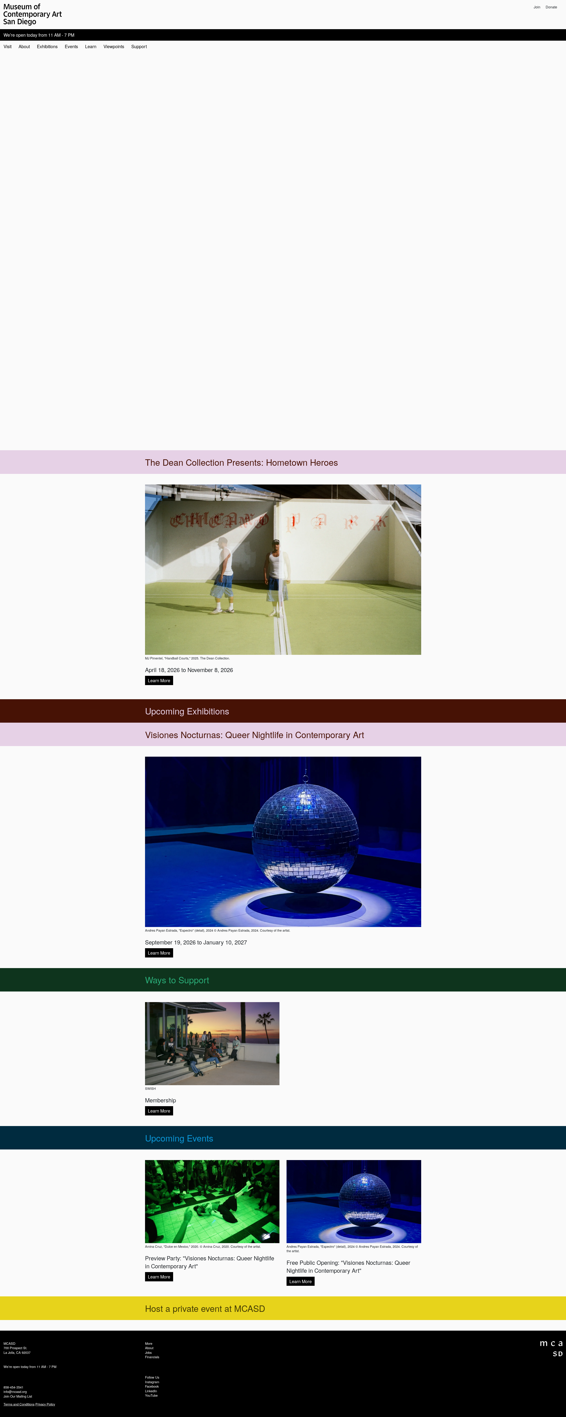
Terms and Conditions (19, 1404)
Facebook (152, 1386)
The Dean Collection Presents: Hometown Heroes (241, 462)
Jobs (148, 1352)
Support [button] (139, 46)
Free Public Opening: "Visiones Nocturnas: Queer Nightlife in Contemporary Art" (348, 1266)
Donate (551, 6)
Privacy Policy (45, 1404)
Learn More (159, 680)
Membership (160, 1100)
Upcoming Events (179, 1138)
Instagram (152, 1381)
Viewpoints (113, 46)
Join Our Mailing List (18, 1396)
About (149, 1347)
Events (71, 46)
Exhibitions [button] (47, 46)
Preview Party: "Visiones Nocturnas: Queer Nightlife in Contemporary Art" (209, 1262)
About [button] (24, 46)
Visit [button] (7, 46)
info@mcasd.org (15, 1391)
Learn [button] (90, 46)
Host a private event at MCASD (205, 1308)
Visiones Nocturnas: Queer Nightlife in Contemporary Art (254, 734)
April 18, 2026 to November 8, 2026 (189, 670)
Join (537, 6)
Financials (152, 1356)
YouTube (151, 1395)
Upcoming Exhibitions (187, 711)
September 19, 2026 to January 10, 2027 (196, 942)
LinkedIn (151, 1391)
